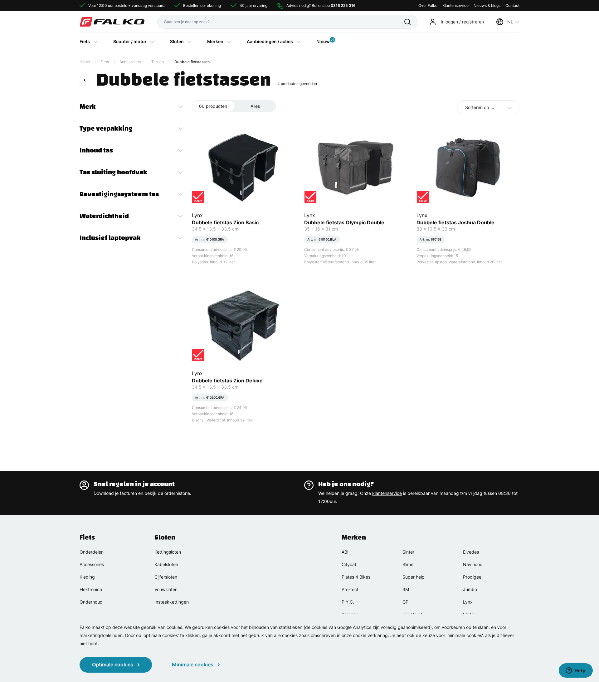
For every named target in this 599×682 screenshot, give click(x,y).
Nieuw (323, 41)
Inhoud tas (96, 150)
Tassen (157, 61)
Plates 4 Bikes (356, 577)
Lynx (468, 602)
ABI (345, 552)
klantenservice (387, 493)
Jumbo (470, 589)
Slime (407, 564)
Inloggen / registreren (462, 21)
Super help (413, 577)
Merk (88, 106)
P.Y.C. (348, 602)
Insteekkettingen (171, 602)
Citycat (349, 564)
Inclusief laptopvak (110, 237)
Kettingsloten (167, 552)
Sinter (408, 552)
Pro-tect (350, 589)
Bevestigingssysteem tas (119, 194)
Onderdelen (92, 552)
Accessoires (130, 61)
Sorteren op (479, 107)
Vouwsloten (166, 589)
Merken (215, 41)
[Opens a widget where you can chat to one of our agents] (575, 671)
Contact (512, 5)
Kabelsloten (166, 564)
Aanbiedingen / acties (270, 41)
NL (510, 21)
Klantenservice (455, 5)
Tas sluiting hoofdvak (113, 172)
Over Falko (427, 5)
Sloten (177, 41)
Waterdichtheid (104, 216)
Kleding (87, 577)
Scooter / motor (130, 41)
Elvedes (471, 552)
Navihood (473, 564)
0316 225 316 (343, 5)
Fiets (85, 41)
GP (405, 602)
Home (85, 61)
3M (405, 589)
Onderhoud (91, 602)
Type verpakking (106, 128)
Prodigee (472, 577)
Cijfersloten (165, 577)
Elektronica (91, 589)
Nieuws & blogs (487, 5)
